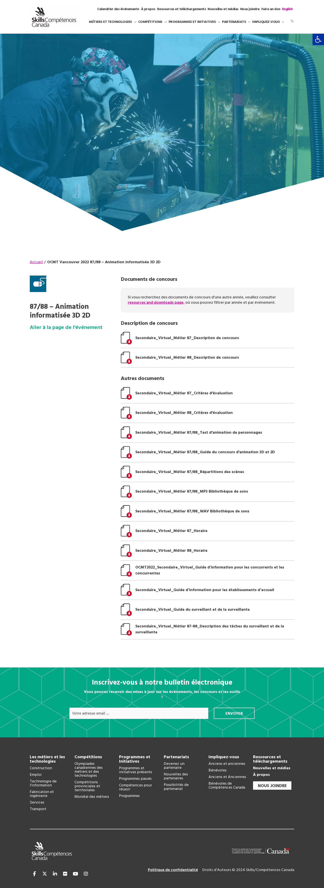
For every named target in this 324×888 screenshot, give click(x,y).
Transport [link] (38, 809)
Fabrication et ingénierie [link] (42, 794)
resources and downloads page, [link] (156, 303)
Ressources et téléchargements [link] (270, 759)
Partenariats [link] (176, 757)
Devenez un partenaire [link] (174, 766)
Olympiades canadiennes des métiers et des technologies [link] (88, 770)
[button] (134, 22)
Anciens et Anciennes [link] (227, 777)
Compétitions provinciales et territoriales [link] (87, 786)
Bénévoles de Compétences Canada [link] (227, 786)
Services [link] (37, 803)
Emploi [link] (36, 775)
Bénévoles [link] (218, 771)
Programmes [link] (129, 796)
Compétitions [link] (88, 757)
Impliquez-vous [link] (224, 757)
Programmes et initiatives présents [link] (135, 770)
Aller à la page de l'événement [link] (66, 328)
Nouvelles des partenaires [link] (176, 776)
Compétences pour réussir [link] (135, 787)
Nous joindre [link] (272, 786)
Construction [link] (41, 768)
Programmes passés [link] (135, 779)
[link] (318, 39)
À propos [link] (261, 775)
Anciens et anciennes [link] (227, 764)
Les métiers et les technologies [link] (47, 759)
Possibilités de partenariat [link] (176, 787)
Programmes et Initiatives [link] (134, 759)
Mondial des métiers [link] (91, 797)
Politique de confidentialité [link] (173, 870)
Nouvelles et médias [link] (271, 768)
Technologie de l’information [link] (43, 784)
